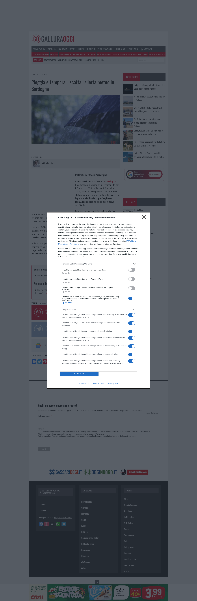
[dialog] (98, 300)
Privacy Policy (114, 383)
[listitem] (98, 263)
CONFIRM (79, 374)
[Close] (144, 217)
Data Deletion (83, 383)
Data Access (98, 383)
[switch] (131, 270)
